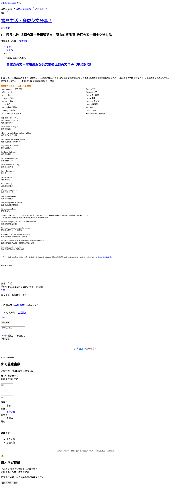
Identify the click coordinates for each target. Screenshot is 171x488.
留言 (22, 305)
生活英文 (22, 313)
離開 (15, 483)
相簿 (8, 47)
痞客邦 (16, 305)
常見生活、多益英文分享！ (26, 20)
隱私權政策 (100, 451)
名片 (8, 53)
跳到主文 (5, 28)
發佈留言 (5, 339)
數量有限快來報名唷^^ (104, 257)
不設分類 (23, 41)
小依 (3, 290)
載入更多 (5, 323)
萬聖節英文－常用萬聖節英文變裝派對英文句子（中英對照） (49, 64)
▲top (3, 317)
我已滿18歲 (6, 483)
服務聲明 (110, 451)
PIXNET (66, 451)
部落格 (9, 50)
